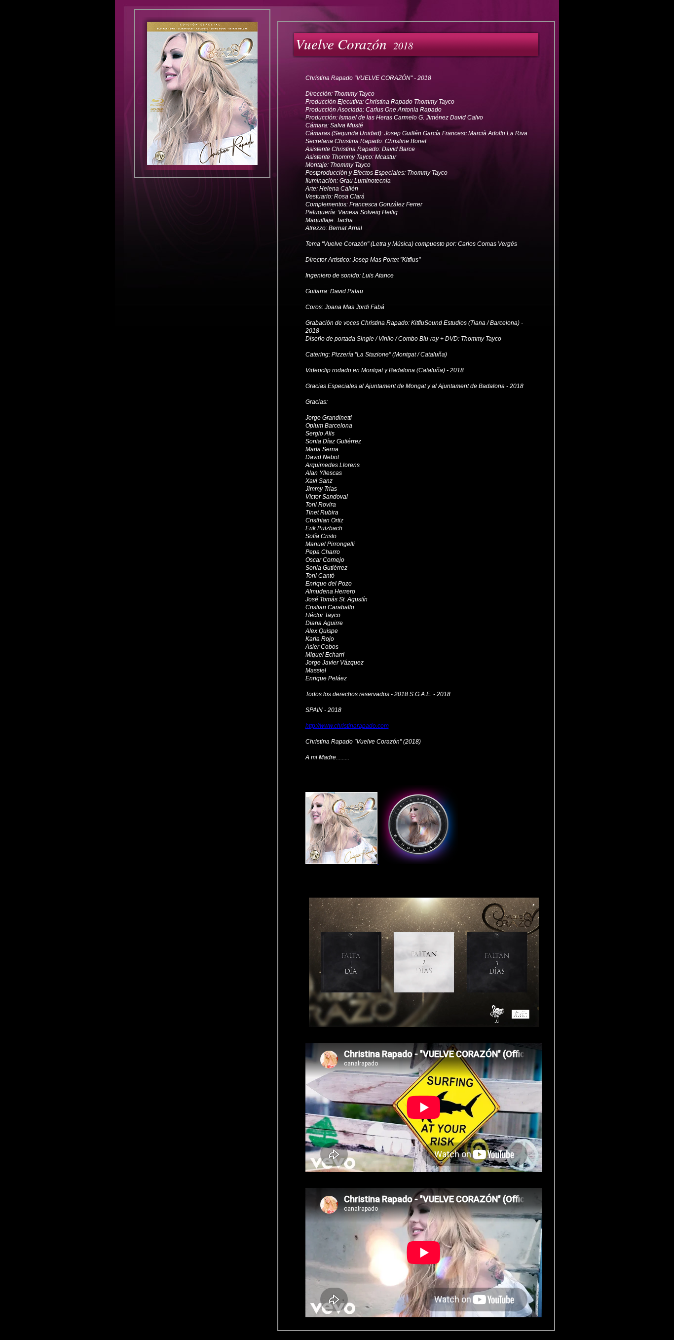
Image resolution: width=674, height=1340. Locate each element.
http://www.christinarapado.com (347, 725)
